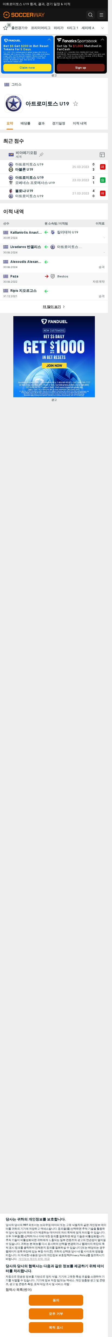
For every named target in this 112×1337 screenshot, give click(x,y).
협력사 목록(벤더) (19, 1290)
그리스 (16, 84)
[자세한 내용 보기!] (54, 166)
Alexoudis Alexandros (28, 262)
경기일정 (58, 123)
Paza (14, 276)
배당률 (25, 123)
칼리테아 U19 (67, 232)
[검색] (90, 15)
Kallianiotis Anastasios (28, 232)
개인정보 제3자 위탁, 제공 (34, 1259)
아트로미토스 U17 (71, 247)
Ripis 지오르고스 (23, 291)
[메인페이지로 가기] (27, 15)
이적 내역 (80, 123)
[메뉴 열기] (101, 15)
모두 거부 (56, 1314)
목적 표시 (56, 1327)
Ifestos (62, 276)
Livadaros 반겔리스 (25, 247)
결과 (41, 123)
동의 (56, 1300)
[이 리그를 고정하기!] (41, 154)
